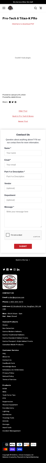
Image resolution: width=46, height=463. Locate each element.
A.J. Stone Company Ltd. (25, 455)
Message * (9, 207)
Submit (23, 246)
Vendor (7, 183)
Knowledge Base (9, 366)
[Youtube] (11, 269)
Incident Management (11, 431)
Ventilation (6, 415)
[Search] (35, 8)
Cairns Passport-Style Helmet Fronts (17, 341)
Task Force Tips (8, 395)
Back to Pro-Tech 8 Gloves (23, 116)
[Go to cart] (40, 8)
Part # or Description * (14, 172)
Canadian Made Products (13, 345)
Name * (7, 148)
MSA (4, 392)
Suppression (7, 402)
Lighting (5, 411)
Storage (5, 424)
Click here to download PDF (23, 24)
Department (9, 195)
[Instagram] (14, 269)
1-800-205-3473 (16, 302)
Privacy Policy (8, 373)
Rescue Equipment (10, 405)
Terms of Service (9, 379)
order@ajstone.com (16, 297)
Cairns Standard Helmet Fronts (15, 338)
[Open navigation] (3, 8)
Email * (7, 160)
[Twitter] (4, 269)
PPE (4, 398)
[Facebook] (8, 269)
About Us (6, 357)
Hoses (5, 325)
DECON (5, 421)
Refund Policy (8, 376)
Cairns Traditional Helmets (13, 335)
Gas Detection (8, 328)
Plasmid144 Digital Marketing (28, 457)
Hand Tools (6, 427)
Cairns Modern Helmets (12, 331)
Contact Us (7, 360)
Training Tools (8, 418)
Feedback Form (8, 363)
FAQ (4, 353)
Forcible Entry (8, 408)
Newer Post (23, 121)
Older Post (23, 111)
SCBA (4, 389)
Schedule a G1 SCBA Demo (13, 370)
